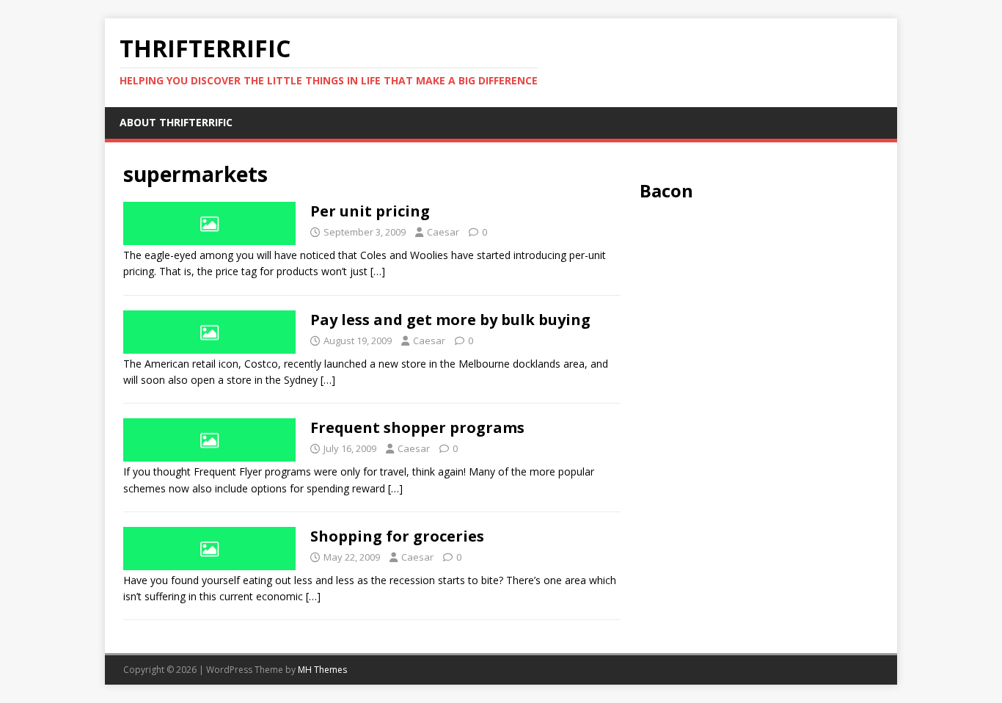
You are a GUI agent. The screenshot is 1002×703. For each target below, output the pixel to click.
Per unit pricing (370, 211)
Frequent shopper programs (417, 427)
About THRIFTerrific (176, 122)
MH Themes (322, 669)
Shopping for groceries (397, 536)
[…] (377, 271)
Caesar (443, 231)
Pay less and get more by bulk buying (450, 319)
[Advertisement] (759, 312)
